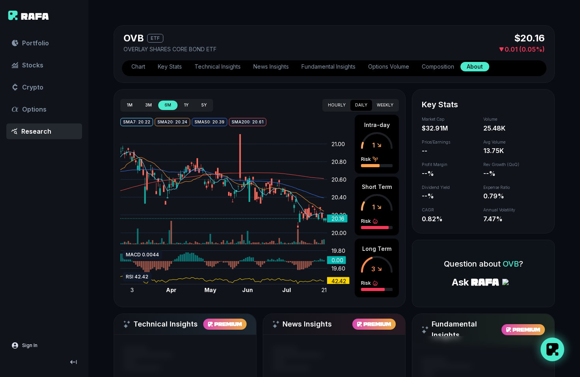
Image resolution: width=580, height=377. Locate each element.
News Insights (271, 66)
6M (168, 105)
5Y (204, 105)
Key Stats (170, 66)
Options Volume (388, 66)
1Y (186, 105)
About (475, 66)
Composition (438, 66)
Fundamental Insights (328, 66)
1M (130, 105)
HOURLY (337, 105)
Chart (138, 66)
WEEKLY (385, 105)
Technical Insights (218, 66)
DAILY (361, 105)
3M (148, 105)
